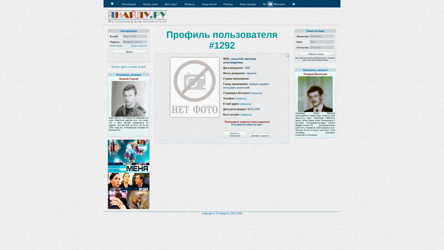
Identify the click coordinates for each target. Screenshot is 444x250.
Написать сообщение (235, 134)
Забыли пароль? (139, 46)
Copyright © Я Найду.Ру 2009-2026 (222, 213)
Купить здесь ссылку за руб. (129, 66)
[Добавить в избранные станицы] (287, 55)
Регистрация (116, 46)
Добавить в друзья (260, 136)
